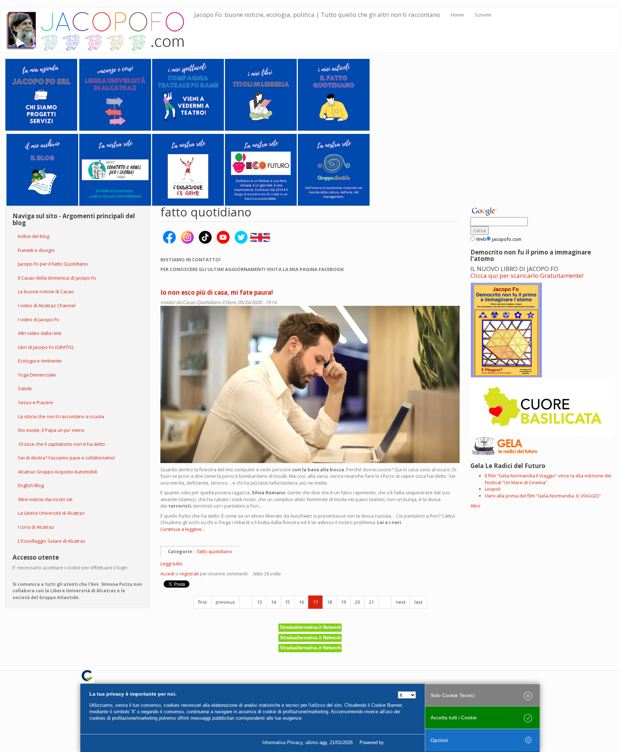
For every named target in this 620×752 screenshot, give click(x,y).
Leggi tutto (171, 563)
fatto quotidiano (214, 551)
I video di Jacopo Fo (38, 319)
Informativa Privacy (282, 742)
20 (357, 602)
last (418, 602)
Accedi (167, 573)
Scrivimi (483, 14)
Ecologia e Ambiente (40, 361)
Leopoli (493, 489)
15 (287, 602)
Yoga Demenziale (37, 375)
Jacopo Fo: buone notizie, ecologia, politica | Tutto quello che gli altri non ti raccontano (317, 14)
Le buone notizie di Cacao (46, 291)
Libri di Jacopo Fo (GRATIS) (45, 347)
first (202, 602)
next (400, 602)
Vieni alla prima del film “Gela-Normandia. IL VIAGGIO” (543, 495)
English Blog (31, 485)
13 (259, 602)
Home (457, 14)
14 (273, 602)
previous (225, 602)
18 (329, 602)
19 (343, 602)
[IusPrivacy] (401, 742)
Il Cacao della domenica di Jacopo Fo (57, 278)
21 (371, 602)
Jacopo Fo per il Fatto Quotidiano (53, 264)
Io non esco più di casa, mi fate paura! (216, 292)
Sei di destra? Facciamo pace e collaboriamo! (66, 457)
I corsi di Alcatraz (36, 527)
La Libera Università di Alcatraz (51, 513)
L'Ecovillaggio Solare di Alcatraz (51, 541)
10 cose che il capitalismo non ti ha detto (61, 444)
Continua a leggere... (182, 529)
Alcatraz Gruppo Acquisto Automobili (57, 471)
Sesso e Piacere (35, 402)
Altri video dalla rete (39, 333)
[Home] (100, 29)
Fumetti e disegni (36, 250)
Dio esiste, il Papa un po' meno (51, 430)
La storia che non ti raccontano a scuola (61, 416)
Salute (25, 388)
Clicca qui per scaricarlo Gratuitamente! (526, 275)
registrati (189, 573)
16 (301, 602)
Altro (475, 506)
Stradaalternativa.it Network (310, 627)
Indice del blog (33, 236)
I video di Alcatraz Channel (46, 305)
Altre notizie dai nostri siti (45, 499)
